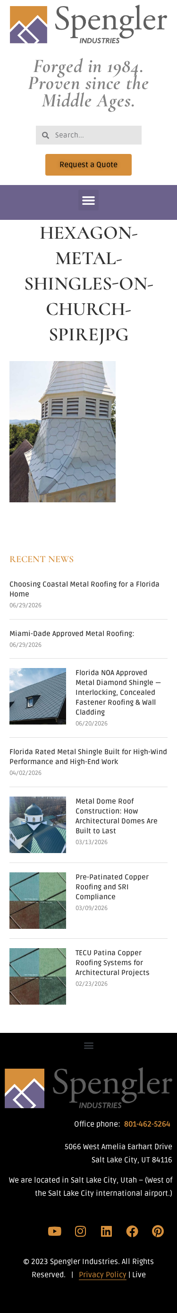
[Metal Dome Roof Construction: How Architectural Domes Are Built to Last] (37, 825)
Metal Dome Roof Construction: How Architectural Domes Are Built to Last (117, 816)
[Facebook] (132, 1231)
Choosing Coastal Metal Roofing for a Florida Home (84, 589)
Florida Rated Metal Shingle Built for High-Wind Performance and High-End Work (88, 757)
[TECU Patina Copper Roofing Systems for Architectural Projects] (37, 976)
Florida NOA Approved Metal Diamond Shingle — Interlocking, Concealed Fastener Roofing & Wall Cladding (118, 693)
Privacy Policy (102, 1275)
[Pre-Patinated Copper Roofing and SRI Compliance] (37, 900)
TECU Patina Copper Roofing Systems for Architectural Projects (113, 963)
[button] (88, 200)
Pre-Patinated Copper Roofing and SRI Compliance (112, 887)
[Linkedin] (106, 1231)
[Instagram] (81, 1231)
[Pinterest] (158, 1231)
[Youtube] (55, 1231)
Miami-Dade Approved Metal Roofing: (72, 633)
